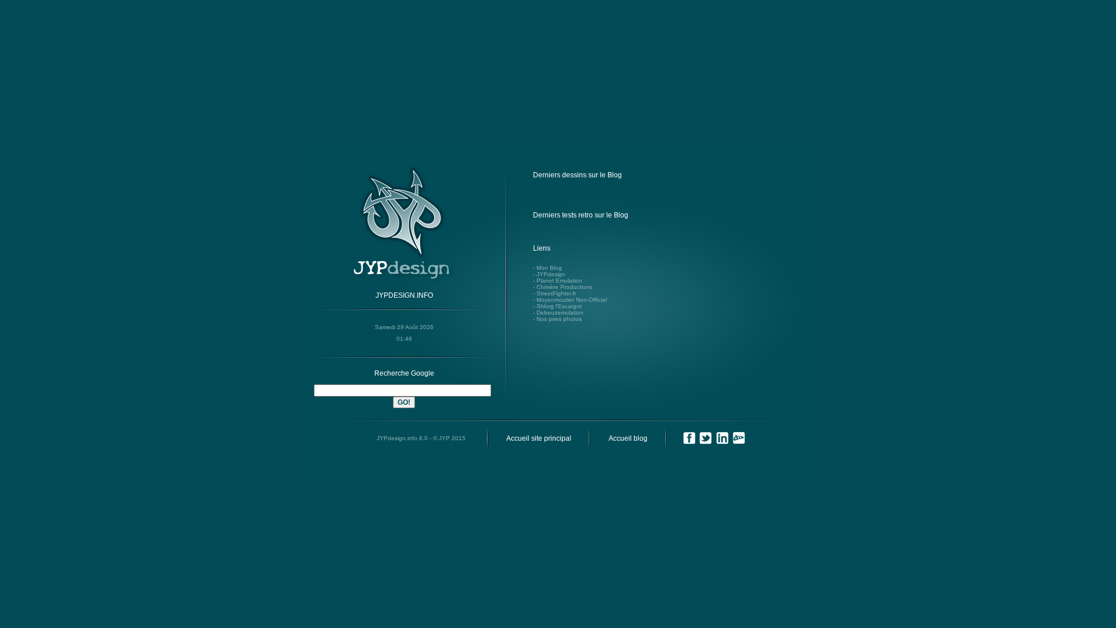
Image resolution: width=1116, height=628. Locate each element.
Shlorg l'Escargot (559, 306)
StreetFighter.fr (556, 293)
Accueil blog (628, 438)
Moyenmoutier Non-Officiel (571, 300)
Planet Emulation (559, 280)
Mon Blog (549, 268)
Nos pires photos (559, 319)
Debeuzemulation (560, 312)
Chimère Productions (564, 287)
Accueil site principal (538, 438)
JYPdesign (551, 274)
